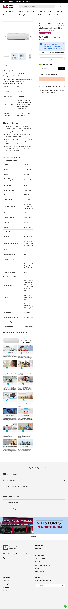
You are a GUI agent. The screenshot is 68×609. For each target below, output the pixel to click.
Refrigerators (6, 580)
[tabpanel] (18, 261)
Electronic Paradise (10, 603)
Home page (38, 548)
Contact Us (52, 15)
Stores (59, 15)
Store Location (39, 571)
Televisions (6, 587)
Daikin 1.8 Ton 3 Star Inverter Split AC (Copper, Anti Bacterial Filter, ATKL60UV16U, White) (24, 19)
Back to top (34, 536)
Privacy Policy (39, 555)
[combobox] (37, 6)
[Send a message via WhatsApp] (65, 606)
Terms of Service (40, 558)
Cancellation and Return (42, 565)
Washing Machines (8, 584)
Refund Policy (39, 562)
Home (4, 19)
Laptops (5, 590)
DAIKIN (40, 23)
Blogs (37, 568)
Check (62, 68)
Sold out (52, 79)
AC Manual (9, 19)
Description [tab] (6, 66)
